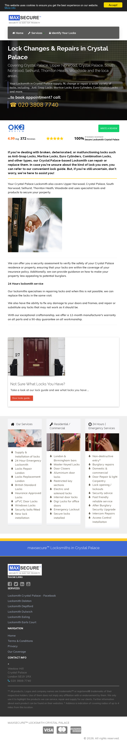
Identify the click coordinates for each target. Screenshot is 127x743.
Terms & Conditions (20, 641)
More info (10, 8)
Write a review (108, 128)
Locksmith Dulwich (20, 611)
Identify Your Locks (64, 33)
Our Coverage (17, 651)
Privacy (13, 646)
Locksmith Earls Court (22, 622)
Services (36, 33)
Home (19, 33)
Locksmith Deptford (20, 606)
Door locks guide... (21, 398)
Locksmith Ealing (19, 617)
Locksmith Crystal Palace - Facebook (32, 595)
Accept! (113, 5)
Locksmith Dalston (19, 601)
